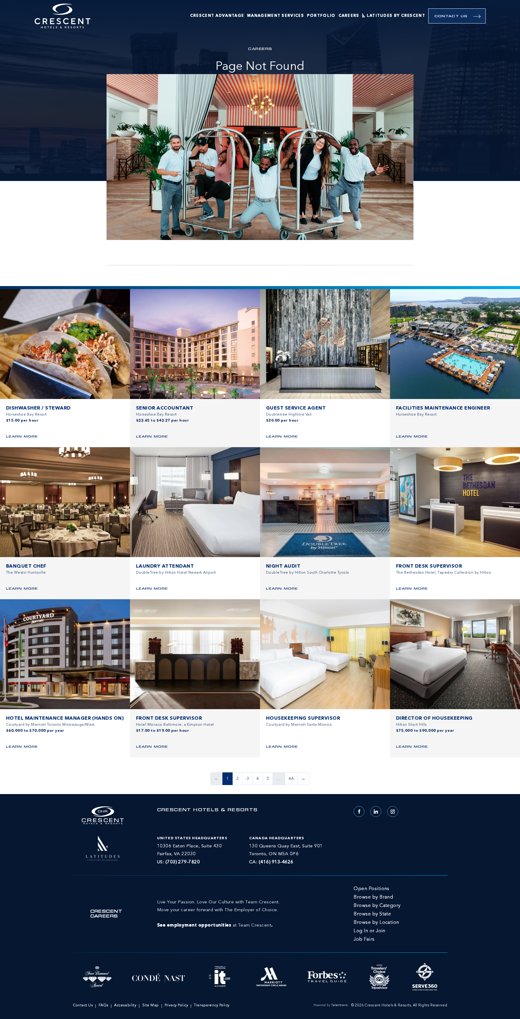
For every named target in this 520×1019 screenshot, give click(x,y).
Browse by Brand (373, 897)
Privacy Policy (176, 1005)
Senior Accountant (164, 408)
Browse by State (372, 914)
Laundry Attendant (165, 566)
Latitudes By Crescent (396, 16)
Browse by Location (376, 922)
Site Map (150, 1005)
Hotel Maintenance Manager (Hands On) (65, 718)
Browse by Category (377, 905)
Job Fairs (364, 939)
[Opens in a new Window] (102, 847)
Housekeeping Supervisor (303, 718)
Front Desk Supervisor (429, 566)
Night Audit (283, 566)
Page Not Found (260, 67)
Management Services (275, 16)
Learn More (22, 436)
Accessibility (125, 1005)
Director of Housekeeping (434, 718)
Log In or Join (369, 931)
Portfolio (321, 16)
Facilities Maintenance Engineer (443, 408)
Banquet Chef (26, 566)
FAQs (103, 1005)
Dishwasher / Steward (38, 408)
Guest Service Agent (296, 408)
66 (291, 779)
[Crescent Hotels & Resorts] (62, 16)
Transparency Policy (211, 1005)
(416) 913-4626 (276, 862)
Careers (349, 16)
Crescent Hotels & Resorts (207, 810)
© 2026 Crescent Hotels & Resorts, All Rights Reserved (399, 1005)
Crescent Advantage (217, 16)
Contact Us (451, 16)
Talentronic (339, 1005)
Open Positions (371, 889)
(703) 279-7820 (183, 862)
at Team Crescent (218, 914)
